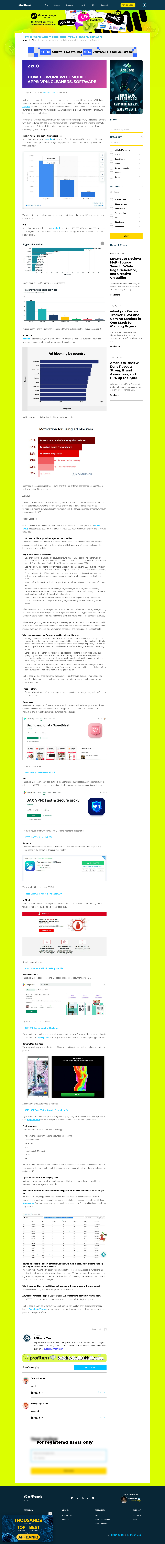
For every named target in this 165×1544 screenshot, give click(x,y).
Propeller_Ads (127, 213)
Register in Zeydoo (38, 1309)
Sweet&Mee (28, 1203)
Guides (127, 164)
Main (25, 40)
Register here (33, 1119)
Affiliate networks (30, 1519)
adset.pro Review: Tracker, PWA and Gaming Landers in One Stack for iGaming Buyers (125, 318)
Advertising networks (31, 1523)
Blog (93, 5)
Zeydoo (26, 106)
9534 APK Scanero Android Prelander (42, 1028)
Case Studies (127, 159)
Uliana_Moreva (127, 204)
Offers (46, 5)
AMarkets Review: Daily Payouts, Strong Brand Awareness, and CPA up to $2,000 (124, 370)
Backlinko (27, 339)
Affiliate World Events (102, 1519)
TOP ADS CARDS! (127, 5)
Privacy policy (117, 1535)
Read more (115, 295)
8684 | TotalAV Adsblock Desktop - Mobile (44, 968)
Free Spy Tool (67, 1515)
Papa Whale (127, 227)
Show (126, 236)
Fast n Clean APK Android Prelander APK (43, 894)
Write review (90, 1367)
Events (127, 154)
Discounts (69, 5)
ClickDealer (127, 222)
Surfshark (55, 228)
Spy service (82, 5)
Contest (127, 177)
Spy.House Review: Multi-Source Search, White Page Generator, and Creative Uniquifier (125, 268)
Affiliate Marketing (127, 150)
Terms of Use (134, 1535)
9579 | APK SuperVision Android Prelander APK (46, 1110)
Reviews (127, 173)
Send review (69, 1471)
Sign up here (43, 1037)
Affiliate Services (101, 1523)
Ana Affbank (127, 208)
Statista (50, 139)
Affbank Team (49, 93)
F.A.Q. (135, 1519)
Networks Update (127, 168)
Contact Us (137, 1515)
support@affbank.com (53, 1349)
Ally (127, 217)
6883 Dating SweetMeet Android (40, 772)
